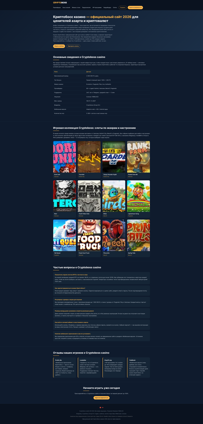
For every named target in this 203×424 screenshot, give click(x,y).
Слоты (115, 7)
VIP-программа (97, 7)
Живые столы (76, 7)
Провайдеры (57, 7)
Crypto (60, 2)
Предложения (86, 7)
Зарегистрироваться (135, 7)
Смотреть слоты (73, 46)
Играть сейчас (59, 46)
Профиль (122, 7)
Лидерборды (107, 7)
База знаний (66, 7)
